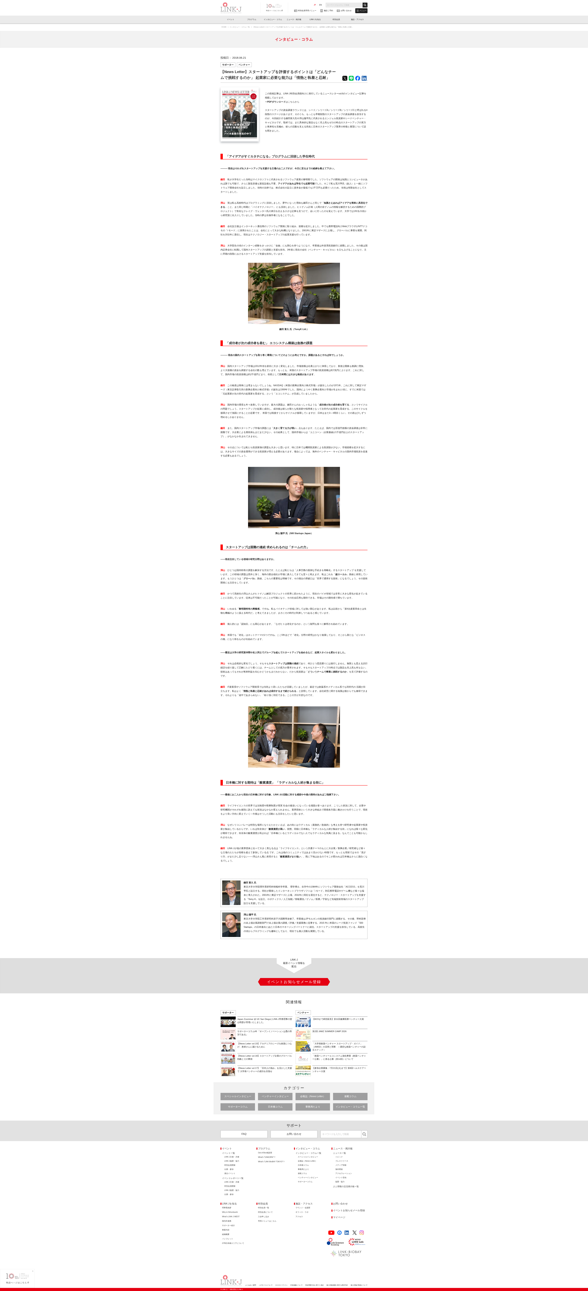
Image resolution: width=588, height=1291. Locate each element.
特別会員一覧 (263, 1208)
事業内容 (225, 1230)
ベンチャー (244, 64)
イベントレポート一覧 (232, 1178)
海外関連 (339, 1169)
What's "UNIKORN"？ (267, 1157)
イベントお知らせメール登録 (349, 1210)
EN (320, 5)
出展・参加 (229, 1169)
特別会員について (265, 1212)
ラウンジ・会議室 (303, 1208)
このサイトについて (266, 1285)
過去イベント (229, 1173)
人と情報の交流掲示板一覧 (346, 1186)
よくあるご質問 (250, 1285)
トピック (339, 1157)
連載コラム (350, 1096)
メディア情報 (340, 1165)
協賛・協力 (340, 1182)
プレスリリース (341, 1161)
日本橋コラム (275, 1106)
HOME (224, 27)
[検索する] (365, 5)
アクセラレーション (343, 1173)
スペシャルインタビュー (237, 1096)
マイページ (339, 1217)
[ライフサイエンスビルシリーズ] (335, 1242)
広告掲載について (296, 1285)
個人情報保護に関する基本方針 (337, 1285)
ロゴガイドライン (281, 1285)
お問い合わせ (294, 1134)
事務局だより (312, 1106)
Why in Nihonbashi (230, 1212)
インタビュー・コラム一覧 (240, 27)
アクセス (299, 1217)
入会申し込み (263, 1217)
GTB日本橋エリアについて (233, 1243)
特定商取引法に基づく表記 (314, 1285)
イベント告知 (340, 1177)
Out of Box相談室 (265, 1153)
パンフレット (227, 1239)
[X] (354, 1232)
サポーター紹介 (228, 1225)
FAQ (243, 1134)
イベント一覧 (228, 1153)
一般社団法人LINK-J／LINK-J (233, 7)
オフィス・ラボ (302, 1212)
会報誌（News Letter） (312, 1096)
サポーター (228, 64)
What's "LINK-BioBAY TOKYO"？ (271, 1162)
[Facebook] (339, 1232)
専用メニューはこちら (267, 1221)
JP (315, 5)
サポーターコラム (238, 1106)
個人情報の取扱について (359, 1285)
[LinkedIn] (347, 1232)
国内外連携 (226, 1221)
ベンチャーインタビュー (275, 1096)
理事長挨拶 (226, 1208)
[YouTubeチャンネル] (331, 1232)
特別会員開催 (229, 1165)
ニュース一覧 (339, 1153)
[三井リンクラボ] (356, 1242)
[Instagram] (362, 1232)
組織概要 (225, 1234)
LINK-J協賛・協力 (231, 1161)
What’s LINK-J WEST (230, 1217)
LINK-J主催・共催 (231, 1157)
